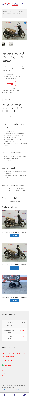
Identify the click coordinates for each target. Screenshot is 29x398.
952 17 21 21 (8, 361)
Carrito (22, 394)
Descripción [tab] (8, 99)
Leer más (14, 235)
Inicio (6, 11)
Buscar (14, 395)
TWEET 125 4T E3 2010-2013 (12, 90)
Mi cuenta (5, 395)
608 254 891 (8, 365)
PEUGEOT (11, 11)
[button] (25, 23)
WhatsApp (9, 83)
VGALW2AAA (9, 92)
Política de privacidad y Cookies (12, 390)
